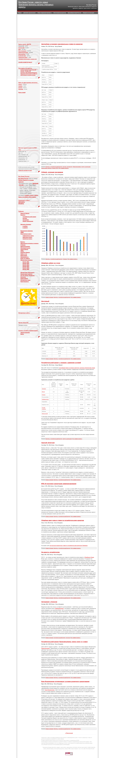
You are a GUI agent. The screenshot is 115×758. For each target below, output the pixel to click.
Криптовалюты (25, 281)
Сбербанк (44, 388)
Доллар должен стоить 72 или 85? (28, 69)
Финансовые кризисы (26, 260)
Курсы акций (21, 92)
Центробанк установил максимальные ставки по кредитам (62, 44)
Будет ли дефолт (25, 258)
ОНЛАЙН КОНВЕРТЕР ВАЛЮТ (25, 62)
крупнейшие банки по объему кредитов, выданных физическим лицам (77, 367)
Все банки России (23, 178)
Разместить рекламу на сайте (25, 170)
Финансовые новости (26, 274)
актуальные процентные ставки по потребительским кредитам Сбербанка (68, 545)
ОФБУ (22, 232)
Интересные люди (25, 280)
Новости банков (25, 213)
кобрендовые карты (28, 235)
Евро (19, 49)
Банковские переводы (27, 230)
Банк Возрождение (49, 690)
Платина (20, 87)
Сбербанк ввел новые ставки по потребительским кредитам (62, 520)
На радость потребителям (50, 552)
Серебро (20, 86)
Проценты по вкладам (88, 12)
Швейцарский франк (23, 52)
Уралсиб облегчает (48, 443)
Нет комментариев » (64, 168)
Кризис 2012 (26, 263)
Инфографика (24, 278)
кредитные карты (27, 238)
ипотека (25, 218)
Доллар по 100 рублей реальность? (29, 72)
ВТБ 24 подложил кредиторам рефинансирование (58, 484)
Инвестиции (24, 255)
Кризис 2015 (26, 267)
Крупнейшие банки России (74, 12)
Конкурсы (23, 277)
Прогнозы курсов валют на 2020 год (29, 73)
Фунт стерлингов (22, 50)
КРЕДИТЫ (21, 203)
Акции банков (24, 249)
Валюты (23, 242)
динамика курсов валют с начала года (27, 59)
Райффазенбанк (45, 399)
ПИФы (22, 251)
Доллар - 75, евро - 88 (26, 71)
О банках (23, 245)
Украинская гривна (22, 57)
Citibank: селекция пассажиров (52, 172)
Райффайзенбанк (59, 608)
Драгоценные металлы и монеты (29, 243)
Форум (19, 12)
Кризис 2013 (26, 265)
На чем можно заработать (28, 275)
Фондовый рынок (25, 248)
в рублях (25, 226)
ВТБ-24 (43, 391)
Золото (20, 84)
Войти (22, 334)
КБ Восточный (45, 413)
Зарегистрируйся (25, 332)
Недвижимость (25, 257)
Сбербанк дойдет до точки (50, 263)
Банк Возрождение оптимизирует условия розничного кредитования (65, 681)
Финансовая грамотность (27, 272)
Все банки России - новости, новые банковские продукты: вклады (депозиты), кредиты (36, 4)
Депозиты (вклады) (26, 224)
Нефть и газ (24, 254)
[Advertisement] (57, 27)
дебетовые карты (27, 237)
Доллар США (21, 47)
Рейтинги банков (25, 252)
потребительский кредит (29, 216)
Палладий (20, 89)
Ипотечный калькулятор (60, 12)
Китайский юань (22, 55)
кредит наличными (28, 221)
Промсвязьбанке (45, 648)
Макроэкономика (25, 246)
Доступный (45, 301)
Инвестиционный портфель (45, 12)
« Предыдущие (69, 733)
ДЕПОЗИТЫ (21, 202)
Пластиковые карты (26, 234)
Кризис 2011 (26, 262)
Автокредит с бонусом (49, 602)
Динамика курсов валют (29, 12)
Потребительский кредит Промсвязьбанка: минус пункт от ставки (64, 642)
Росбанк (43, 394)
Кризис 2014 (26, 266)
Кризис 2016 (26, 269)
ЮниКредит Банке (89, 557)
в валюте (25, 227)
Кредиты (23, 215)
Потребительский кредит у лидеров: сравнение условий (61, 362)
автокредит (26, 219)
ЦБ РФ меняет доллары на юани (28, 75)
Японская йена (21, 54)
